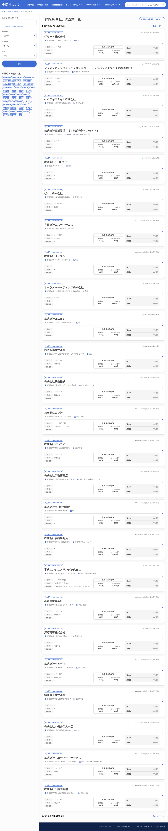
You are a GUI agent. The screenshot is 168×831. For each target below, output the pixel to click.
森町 (20, 115)
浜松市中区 (7, 81)
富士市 (28, 91)
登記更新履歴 (56, 5)
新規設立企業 (42, 5)
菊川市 (28, 101)
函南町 (5, 111)
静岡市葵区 (7, 77)
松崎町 (21, 108)
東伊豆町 (25, 105)
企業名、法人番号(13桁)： (11, 18)
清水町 (12, 111)
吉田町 (5, 115)
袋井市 (14, 98)
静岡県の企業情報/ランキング (151, 19)
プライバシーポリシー (144, 827)
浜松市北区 (17, 84)
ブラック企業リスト (93, 5)
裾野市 (28, 98)
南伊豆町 (13, 108)
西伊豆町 (29, 108)
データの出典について (125, 827)
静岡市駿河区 (18, 77)
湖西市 (5, 101)
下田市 (21, 98)
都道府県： (6, 31)
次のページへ (157, 26)
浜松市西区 (27, 81)
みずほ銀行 (8, 26)
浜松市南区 (7, 84)
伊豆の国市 (7, 105)
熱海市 (24, 88)
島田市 (21, 91)
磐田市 (5, 94)
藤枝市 (26, 94)
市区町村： (6, 41)
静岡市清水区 (30, 77)
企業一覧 (30, 5)
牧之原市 (16, 105)
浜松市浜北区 (28, 84)
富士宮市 (6, 91)
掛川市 (19, 94)
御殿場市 (6, 98)
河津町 (5, 108)
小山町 (26, 111)
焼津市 (12, 94)
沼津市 (17, 88)
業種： (4, 51)
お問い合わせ (160, 827)
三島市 (31, 88)
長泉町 (19, 111)
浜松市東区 (17, 81)
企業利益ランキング (113, 5)
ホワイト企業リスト (74, 5)
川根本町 (13, 115)
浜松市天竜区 (7, 88)
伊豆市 (12, 101)
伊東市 (14, 91)
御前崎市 (20, 101)
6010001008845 (18, 26)
